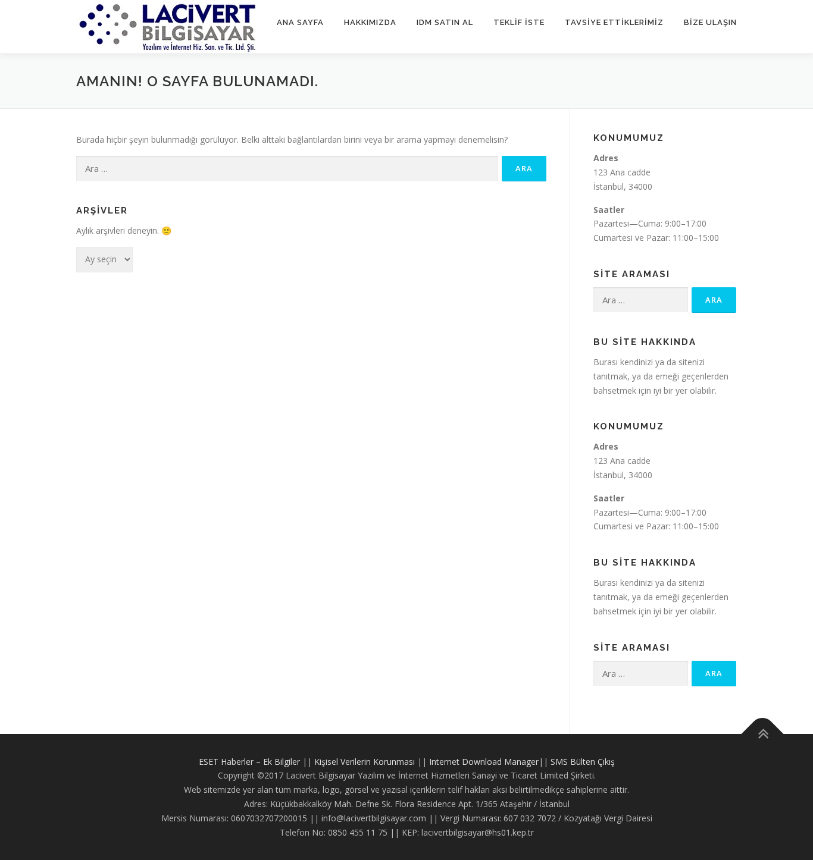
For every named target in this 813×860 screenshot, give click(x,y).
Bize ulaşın (710, 22)
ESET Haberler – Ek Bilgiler (249, 761)
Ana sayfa (300, 22)
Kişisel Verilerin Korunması (364, 761)
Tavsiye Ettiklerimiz (614, 22)
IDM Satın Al (445, 22)
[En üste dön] (763, 734)
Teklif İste (519, 22)
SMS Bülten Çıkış (583, 761)
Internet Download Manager (484, 761)
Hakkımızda (370, 22)
